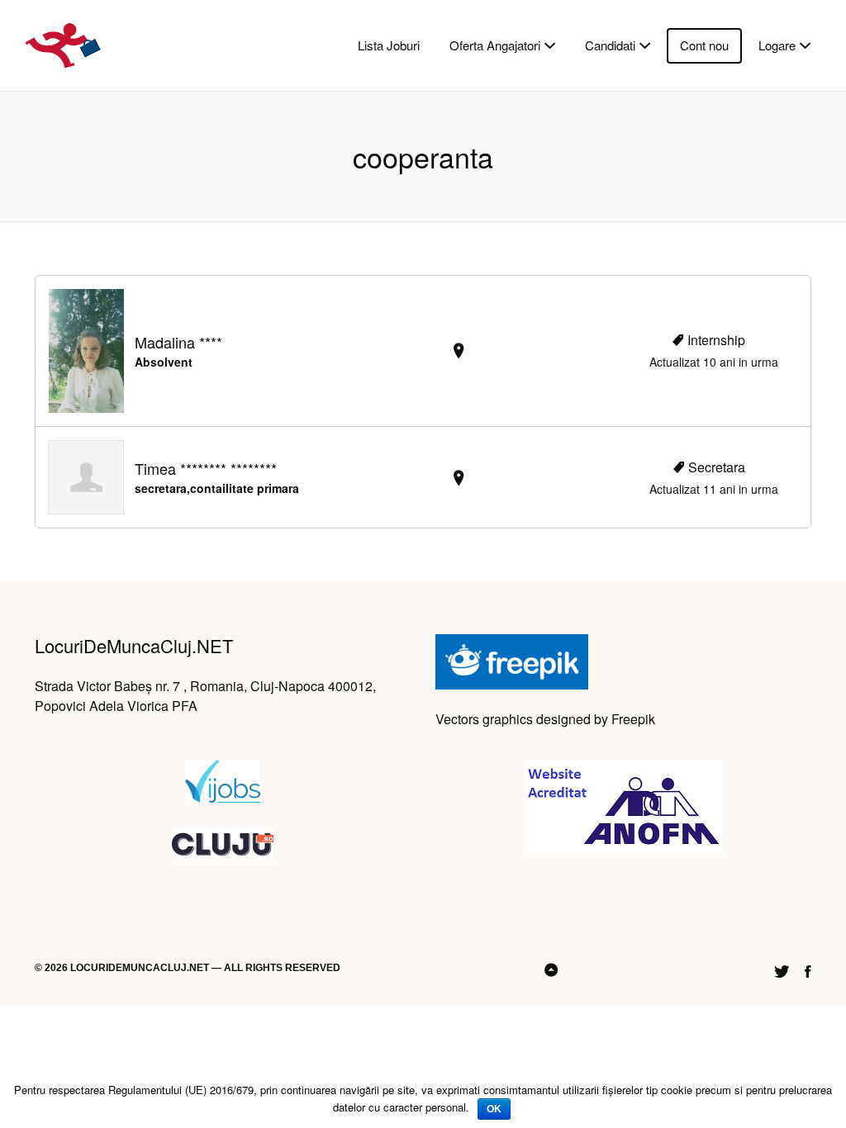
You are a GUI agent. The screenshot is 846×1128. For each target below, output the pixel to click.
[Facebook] (808, 969)
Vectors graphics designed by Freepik (545, 718)
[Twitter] (781, 969)
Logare (777, 45)
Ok (494, 1109)
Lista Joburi (389, 45)
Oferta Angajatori (494, 45)
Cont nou (704, 45)
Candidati (610, 45)
